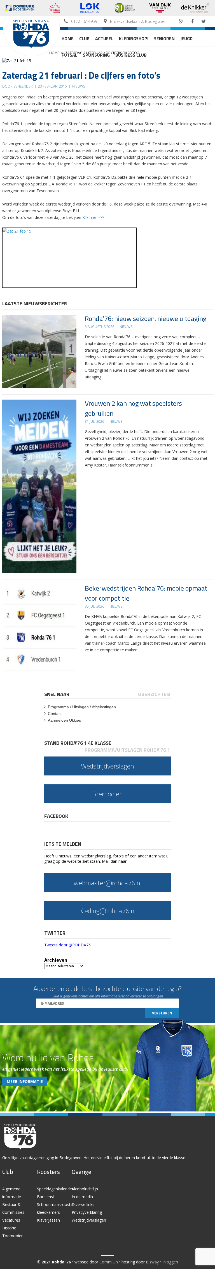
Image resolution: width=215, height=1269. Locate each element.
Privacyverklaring (87, 1212)
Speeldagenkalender (55, 1188)
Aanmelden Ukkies (64, 720)
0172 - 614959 (84, 21)
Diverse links (83, 1204)
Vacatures (11, 1220)
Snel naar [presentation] (56, 694)
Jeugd (186, 38)
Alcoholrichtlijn (85, 1188)
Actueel (104, 38)
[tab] (57, 694)
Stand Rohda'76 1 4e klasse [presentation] (77, 743)
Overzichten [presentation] (154, 694)
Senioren (164, 38)
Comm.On (108, 1262)
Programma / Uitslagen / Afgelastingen (82, 707)
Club (84, 38)
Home (68, 38)
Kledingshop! (133, 38)
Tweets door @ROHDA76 (67, 944)
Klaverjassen (48, 1220)
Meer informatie (25, 1081)
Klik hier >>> (93, 217)
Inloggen (170, 1262)
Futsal (69, 55)
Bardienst (45, 1196)
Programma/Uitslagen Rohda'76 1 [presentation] (127, 750)
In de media (82, 1196)
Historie (9, 1228)
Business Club (131, 55)
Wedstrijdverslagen (89, 1220)
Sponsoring (96, 55)
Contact (55, 713)
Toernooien (13, 1235)
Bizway (152, 1262)
